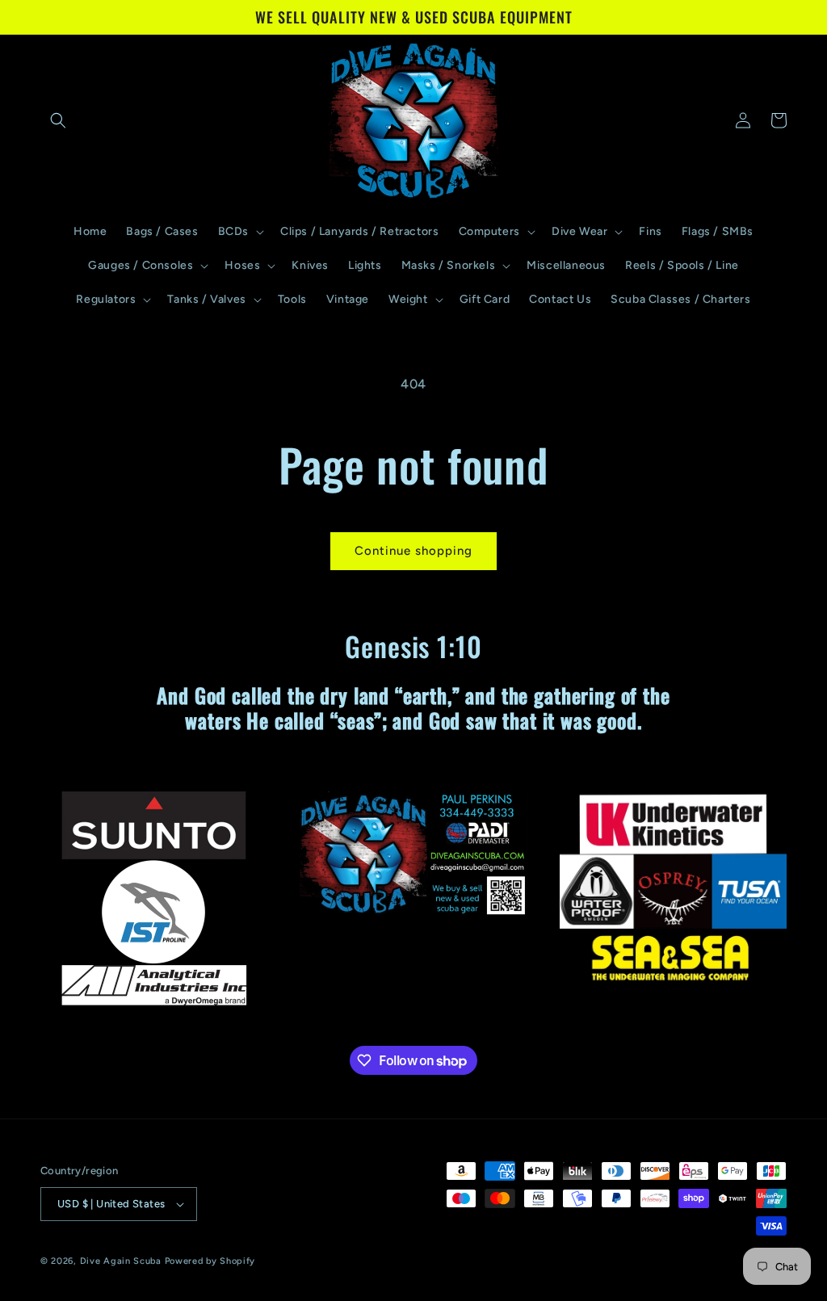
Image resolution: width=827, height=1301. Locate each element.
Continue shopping (413, 550)
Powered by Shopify (210, 1261)
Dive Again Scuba (121, 1261)
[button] (58, 120)
